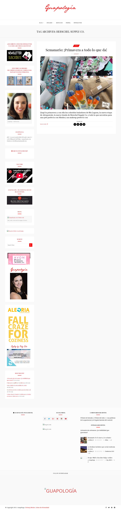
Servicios (59, 23)
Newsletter (78, 23)
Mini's (110, 460)
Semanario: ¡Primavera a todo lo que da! (76, 50)
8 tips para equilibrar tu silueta (15, 383)
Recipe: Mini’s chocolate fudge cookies (100, 458)
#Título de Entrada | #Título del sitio (92, 418)
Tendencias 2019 (109, 451)
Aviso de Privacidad (42, 507)
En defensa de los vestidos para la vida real (19, 390)
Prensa (68, 23)
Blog (41, 23)
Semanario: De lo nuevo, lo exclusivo (99, 438)
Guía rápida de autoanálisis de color (17, 385)
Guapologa (92, 460)
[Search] (30, 245)
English (49, 23)
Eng (107, 460)
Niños (76, 45)
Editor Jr (91, 440)
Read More (43, 124)
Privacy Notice (30, 507)
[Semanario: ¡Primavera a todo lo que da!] (76, 82)
